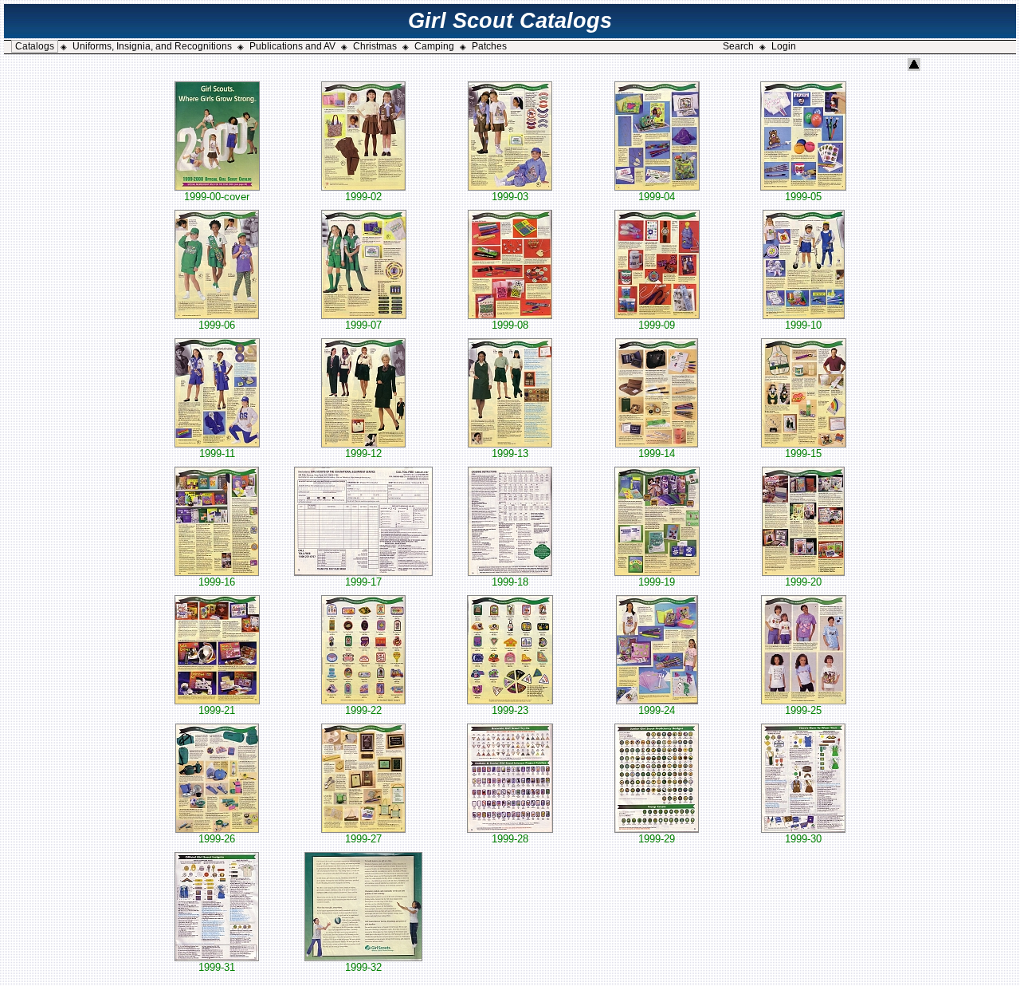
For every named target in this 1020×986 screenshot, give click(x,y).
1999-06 (216, 325)
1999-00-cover (216, 197)
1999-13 (510, 453)
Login (783, 46)
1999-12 (363, 453)
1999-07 (363, 325)
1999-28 (510, 839)
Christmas (375, 46)
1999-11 (217, 453)
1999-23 (510, 710)
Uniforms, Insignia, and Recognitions (152, 46)
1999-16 (216, 582)
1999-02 (363, 197)
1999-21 (216, 710)
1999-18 (510, 582)
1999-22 (363, 710)
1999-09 (656, 325)
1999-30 (803, 839)
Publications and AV (292, 46)
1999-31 (216, 967)
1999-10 (803, 325)
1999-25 (803, 710)
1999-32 (363, 967)
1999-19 (656, 582)
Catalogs (34, 46)
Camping (434, 46)
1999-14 (656, 453)
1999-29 (656, 839)
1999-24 (656, 710)
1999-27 (363, 839)
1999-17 (363, 582)
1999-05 (803, 197)
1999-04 (656, 197)
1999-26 (216, 839)
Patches (489, 46)
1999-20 (803, 582)
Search (738, 46)
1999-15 (803, 453)
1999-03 (510, 197)
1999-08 (510, 325)
